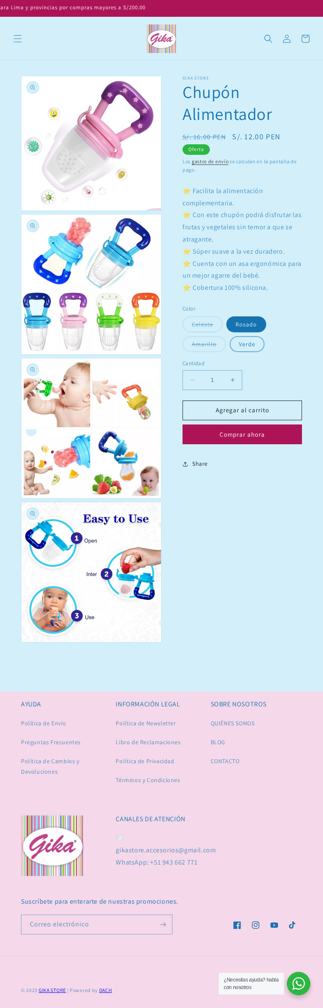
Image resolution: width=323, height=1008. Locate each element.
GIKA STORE (52, 990)
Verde (247, 344)
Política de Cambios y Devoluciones (50, 766)
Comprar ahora (242, 434)
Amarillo (209, 346)
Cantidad (193, 363)
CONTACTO (225, 761)
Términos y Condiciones (148, 780)
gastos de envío (210, 161)
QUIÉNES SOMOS (233, 723)
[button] (17, 38)
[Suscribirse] (163, 924)
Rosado (246, 324)
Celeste (207, 326)
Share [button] (200, 463)
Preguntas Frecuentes (51, 742)
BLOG (218, 742)
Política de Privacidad (145, 761)
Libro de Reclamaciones (148, 742)
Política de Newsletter (146, 723)
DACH (105, 990)
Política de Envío (43, 723)
